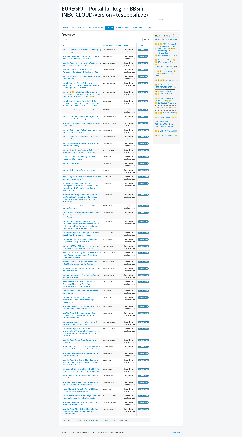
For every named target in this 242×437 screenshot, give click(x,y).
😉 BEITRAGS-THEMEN (164, 85)
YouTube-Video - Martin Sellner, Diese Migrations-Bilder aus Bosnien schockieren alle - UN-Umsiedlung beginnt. (81, 411)
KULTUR (109, 27)
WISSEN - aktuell (122, 27)
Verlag (149, 27)
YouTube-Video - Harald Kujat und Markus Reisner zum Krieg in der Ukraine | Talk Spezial (81, 57)
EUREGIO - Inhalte (96, 27)
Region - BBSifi (137, 27)
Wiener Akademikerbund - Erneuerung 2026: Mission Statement (79, 207)
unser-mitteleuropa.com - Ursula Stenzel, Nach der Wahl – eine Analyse (81, 276)
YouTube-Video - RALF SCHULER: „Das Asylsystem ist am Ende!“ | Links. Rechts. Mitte (80, 70)
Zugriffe (141, 45)
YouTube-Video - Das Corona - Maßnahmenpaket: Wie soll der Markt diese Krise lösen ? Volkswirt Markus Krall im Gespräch (81, 362)
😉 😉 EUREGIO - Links (164, 94)
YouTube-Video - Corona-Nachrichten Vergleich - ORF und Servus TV (80, 354)
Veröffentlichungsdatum (112, 45)
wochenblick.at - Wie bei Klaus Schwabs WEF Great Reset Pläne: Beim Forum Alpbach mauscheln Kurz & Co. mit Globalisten (80, 283)
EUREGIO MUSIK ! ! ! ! (163, 122)
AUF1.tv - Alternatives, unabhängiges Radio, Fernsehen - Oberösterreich (79, 157)
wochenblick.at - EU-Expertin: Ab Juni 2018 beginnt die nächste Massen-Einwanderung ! (81, 390)
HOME (65, 27)
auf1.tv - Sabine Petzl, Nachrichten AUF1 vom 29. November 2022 (81, 137)
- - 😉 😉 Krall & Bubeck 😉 (165, 71)
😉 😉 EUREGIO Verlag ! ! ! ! (166, 131)
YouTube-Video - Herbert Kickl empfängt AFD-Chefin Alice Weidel (82, 124)
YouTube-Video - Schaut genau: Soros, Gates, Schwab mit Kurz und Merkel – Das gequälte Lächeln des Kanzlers (80, 315)
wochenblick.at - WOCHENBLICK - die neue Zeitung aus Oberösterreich (82, 269)
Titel (64, 45)
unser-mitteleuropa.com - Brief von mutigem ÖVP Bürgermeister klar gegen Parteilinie (81, 240)
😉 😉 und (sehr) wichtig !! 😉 (166, 135)
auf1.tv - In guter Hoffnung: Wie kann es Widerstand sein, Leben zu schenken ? (82, 177)
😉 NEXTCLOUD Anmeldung (165, 103)
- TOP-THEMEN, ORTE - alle (165, 87)
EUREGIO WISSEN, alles (164, 124)
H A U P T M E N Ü (78, 27)
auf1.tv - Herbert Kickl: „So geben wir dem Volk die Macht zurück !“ (81, 77)
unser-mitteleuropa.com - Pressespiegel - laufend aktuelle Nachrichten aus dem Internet (81, 233)
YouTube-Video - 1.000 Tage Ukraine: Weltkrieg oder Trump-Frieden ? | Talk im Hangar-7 (82, 64)
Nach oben (176, 432)
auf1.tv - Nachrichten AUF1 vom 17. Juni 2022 (80, 170)
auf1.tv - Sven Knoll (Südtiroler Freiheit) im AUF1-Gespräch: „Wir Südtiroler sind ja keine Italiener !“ (81, 117)
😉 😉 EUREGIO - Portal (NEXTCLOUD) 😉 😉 (164, 99)
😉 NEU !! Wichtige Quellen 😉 (165, 63)
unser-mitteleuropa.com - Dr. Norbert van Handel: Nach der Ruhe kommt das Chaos (80, 323)
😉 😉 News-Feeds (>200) (164, 91)
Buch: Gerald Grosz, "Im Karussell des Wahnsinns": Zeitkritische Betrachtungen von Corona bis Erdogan (82, 347)
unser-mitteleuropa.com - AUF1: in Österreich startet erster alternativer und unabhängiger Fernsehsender (79, 299)
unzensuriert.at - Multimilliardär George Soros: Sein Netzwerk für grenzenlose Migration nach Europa (81, 396)
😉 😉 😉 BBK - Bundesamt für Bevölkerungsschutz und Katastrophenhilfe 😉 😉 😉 (165, 46)
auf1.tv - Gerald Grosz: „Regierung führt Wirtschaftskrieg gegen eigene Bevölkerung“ (79, 151)
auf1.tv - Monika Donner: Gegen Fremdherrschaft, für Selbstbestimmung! (81, 144)
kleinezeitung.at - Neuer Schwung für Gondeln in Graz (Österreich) (80, 376)
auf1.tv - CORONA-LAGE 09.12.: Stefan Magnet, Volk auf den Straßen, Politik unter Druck (81, 247)
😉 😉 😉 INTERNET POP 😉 (166, 113)
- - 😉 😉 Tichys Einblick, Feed (164, 74)
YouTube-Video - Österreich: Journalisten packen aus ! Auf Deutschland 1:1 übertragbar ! (80, 383)
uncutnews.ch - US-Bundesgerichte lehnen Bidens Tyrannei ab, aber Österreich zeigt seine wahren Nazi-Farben (81, 214)
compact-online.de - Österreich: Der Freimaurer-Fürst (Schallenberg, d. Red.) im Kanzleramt (80, 262)
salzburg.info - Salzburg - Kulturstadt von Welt (80, 110)
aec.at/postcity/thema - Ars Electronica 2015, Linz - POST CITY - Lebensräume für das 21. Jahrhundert (82, 370)
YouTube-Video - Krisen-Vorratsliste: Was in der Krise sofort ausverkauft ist (80, 403)
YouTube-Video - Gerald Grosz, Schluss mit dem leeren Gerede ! (80, 291)
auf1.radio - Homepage (71, 163)
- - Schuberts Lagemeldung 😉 (166, 66)
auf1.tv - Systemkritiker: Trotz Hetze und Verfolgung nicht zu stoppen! (82, 50)
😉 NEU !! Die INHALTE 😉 (165, 60)
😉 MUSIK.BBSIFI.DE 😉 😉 (166, 117)
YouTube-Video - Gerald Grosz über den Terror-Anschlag (80, 341)
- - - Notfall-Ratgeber (162, 51)
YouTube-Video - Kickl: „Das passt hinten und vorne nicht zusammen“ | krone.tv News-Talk (81, 307)
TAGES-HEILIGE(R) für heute (166, 39)
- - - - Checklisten (161, 53)
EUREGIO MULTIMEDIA (164, 126)
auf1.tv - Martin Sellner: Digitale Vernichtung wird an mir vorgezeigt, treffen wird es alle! (82, 131)
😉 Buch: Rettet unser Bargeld (166, 55)
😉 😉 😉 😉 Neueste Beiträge (166, 80)
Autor (126, 45)
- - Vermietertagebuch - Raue (165, 69)
